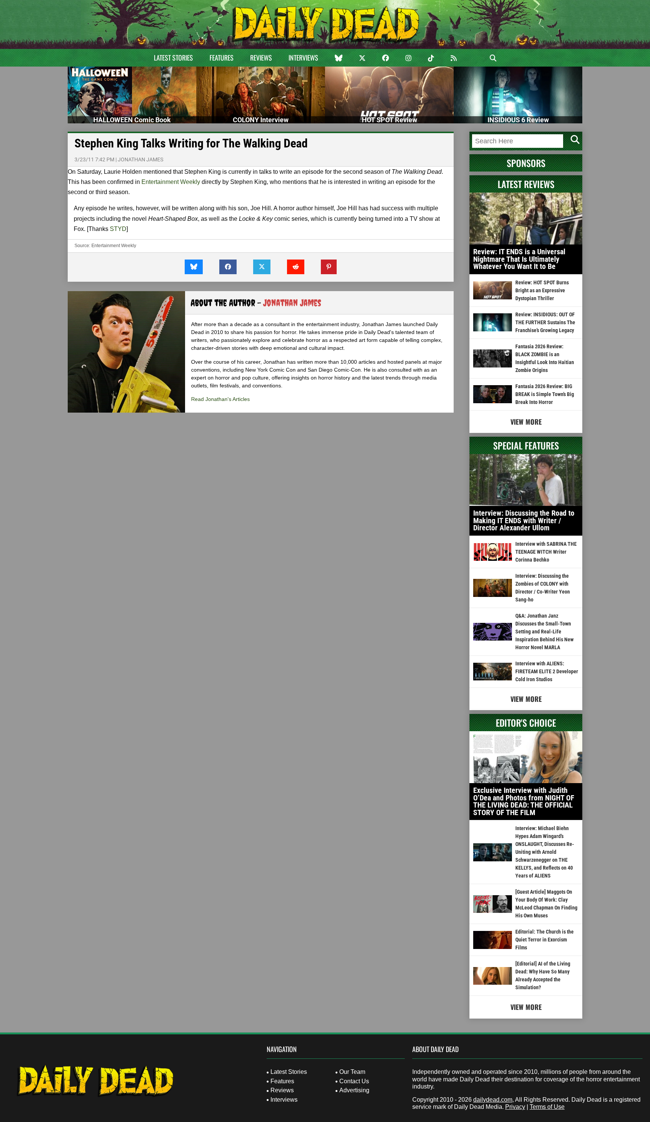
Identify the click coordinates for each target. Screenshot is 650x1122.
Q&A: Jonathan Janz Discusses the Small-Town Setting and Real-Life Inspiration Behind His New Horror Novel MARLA (544, 631)
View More (526, 422)
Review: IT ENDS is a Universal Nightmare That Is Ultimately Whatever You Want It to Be (519, 259)
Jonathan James (140, 159)
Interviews (303, 57)
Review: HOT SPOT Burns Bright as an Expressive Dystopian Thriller (542, 290)
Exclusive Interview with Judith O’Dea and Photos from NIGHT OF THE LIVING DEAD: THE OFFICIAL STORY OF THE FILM (523, 801)
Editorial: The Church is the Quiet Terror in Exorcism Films (544, 939)
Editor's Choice (526, 722)
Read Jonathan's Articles (220, 399)
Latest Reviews (526, 184)
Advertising (354, 1090)
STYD (118, 229)
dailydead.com (492, 1099)
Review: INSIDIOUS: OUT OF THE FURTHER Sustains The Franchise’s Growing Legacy (545, 322)
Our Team (352, 1072)
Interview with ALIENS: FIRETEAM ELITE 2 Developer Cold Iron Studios (546, 671)
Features (222, 57)
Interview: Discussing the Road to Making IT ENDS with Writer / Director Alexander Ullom (523, 520)
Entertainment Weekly (170, 182)
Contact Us (354, 1081)
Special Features (526, 445)
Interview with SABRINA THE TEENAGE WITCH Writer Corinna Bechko (546, 552)
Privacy (515, 1107)
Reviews (261, 57)
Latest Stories (173, 57)
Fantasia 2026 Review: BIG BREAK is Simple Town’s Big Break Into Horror (544, 394)
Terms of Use (547, 1107)
